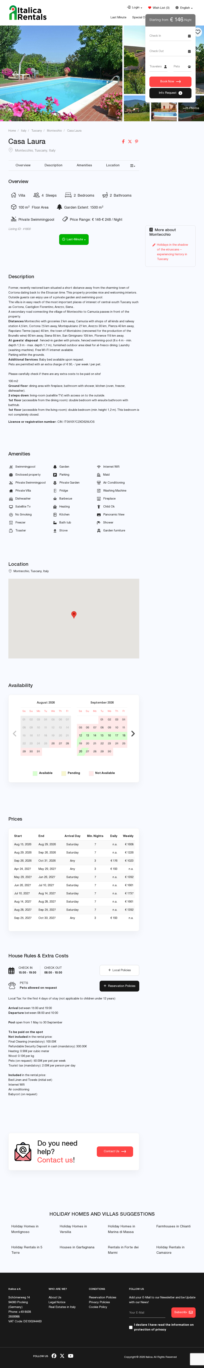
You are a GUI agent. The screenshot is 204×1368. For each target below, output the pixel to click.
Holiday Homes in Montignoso (24, 1229)
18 (45, 735)
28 (67, 743)
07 (67, 719)
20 (60, 735)
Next (133, 734)
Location (113, 165)
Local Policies (121, 970)
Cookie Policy (98, 1307)
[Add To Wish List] (197, 32)
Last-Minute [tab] (74, 239)
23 (31, 743)
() (160, 8)
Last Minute (118, 17)
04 (45, 719)
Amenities (84, 165)
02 (31, 719)
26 (53, 743)
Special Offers (142, 17)
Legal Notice (57, 1302)
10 (38, 727)
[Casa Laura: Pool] (61, 73)
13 (60, 727)
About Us (55, 1297)
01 (24, 719)
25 (45, 743)
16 (31, 735)
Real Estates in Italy (62, 1307)
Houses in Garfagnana (77, 1247)
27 (60, 743)
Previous (15, 734)
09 (31, 727)
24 (38, 743)
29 (24, 751)
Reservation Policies (120, 986)
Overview (23, 165)
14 (67, 727)
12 (52, 727)
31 (38, 751)
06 (60, 719)
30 (31, 751)
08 (24, 727)
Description (53, 165)
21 (67, 735)
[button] (134, 8)
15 (24, 735)
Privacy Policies (99, 1302)
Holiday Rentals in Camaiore (170, 1250)
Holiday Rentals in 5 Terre (26, 1250)
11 (45, 727)
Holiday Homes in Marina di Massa (121, 1229)
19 (52, 735)
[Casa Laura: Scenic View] (137, 108)
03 (38, 719)
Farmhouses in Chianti (173, 1226)
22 (24, 743)
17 (38, 735)
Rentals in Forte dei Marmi (123, 1250)
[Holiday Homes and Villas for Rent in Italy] (27, 13)
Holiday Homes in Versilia (73, 1229)
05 (53, 719)
